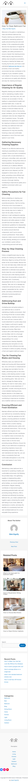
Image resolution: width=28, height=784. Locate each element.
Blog (4, 28)
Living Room (7, 720)
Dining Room (8, 709)
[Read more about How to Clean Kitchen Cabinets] (14, 622)
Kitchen (6, 714)
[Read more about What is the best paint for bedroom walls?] (14, 564)
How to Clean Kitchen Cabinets (13, 631)
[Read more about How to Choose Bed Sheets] (14, 604)
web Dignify (14, 780)
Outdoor (6, 723)
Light (5, 717)
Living (14, 754)
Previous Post (14, 542)
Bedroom (7, 703)
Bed (5, 701)
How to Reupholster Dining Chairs (12, 593)
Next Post (14, 546)
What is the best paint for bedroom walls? (11, 573)
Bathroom (7, 698)
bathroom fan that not (15, 66)
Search (4, 642)
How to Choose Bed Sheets (12, 612)
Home (6, 712)
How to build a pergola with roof (13, 666)
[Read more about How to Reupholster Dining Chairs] (14, 584)
